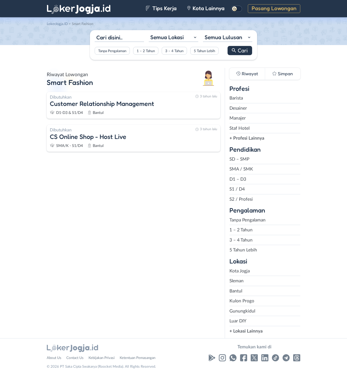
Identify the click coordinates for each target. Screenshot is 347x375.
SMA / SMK (241, 169)
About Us (54, 358)
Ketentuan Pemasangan (137, 358)
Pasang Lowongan (274, 8)
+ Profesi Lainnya (246, 138)
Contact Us (75, 358)
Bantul (235, 291)
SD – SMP (239, 159)
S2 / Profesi (241, 199)
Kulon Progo (241, 301)
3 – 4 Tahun (174, 51)
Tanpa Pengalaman (112, 51)
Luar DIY (237, 321)
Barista (236, 98)
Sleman (236, 281)
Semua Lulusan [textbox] (223, 37)
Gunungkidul (242, 311)
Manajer (237, 118)
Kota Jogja (239, 271)
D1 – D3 (237, 179)
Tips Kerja (164, 8)
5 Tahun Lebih (204, 51)
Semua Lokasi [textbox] (167, 37)
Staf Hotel (239, 128)
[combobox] (173, 38)
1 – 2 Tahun (146, 51)
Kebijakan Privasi (102, 358)
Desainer (238, 108)
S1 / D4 (237, 189)
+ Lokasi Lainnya (246, 331)
